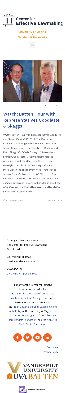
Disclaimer (52, 347)
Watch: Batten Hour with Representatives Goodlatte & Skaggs (31, 120)
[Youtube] (37, 337)
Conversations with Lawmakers (24, 105)
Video (7, 108)
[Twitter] (27, 337)
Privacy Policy (50, 351)
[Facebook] (17, 337)
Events (50, 105)
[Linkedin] (47, 337)
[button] (32, 45)
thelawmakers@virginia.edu (22, 273)
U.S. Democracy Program (22, 315)
